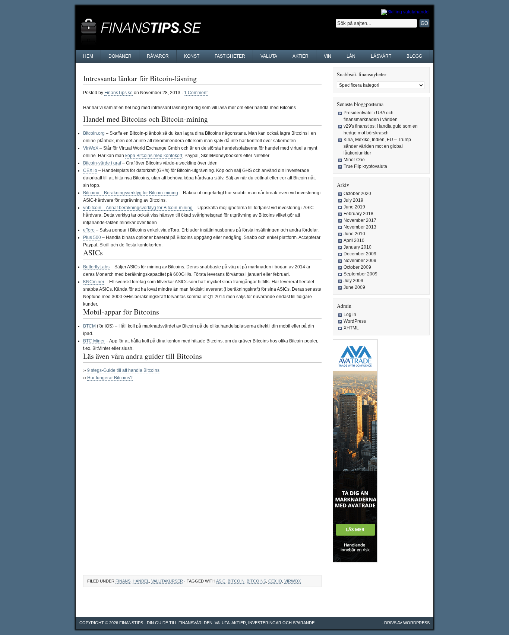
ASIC (220, 581)
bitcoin (236, 581)
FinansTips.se (118, 92)
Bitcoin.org (94, 133)
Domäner (120, 56)
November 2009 (360, 260)
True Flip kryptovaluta (365, 166)
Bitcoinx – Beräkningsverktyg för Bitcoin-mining (130, 192)
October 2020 (357, 193)
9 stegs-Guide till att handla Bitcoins (123, 370)
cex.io (275, 581)
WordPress (355, 321)
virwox (292, 581)
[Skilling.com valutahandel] (405, 12)
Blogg (414, 56)
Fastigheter (230, 56)
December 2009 (360, 253)
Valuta (268, 56)
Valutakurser (167, 581)
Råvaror (158, 56)
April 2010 (354, 240)
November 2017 (360, 220)
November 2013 (360, 227)
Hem (88, 56)
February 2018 (358, 213)
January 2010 (358, 247)
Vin (327, 56)
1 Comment (196, 92)
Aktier (301, 56)
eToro (89, 230)
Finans (123, 581)
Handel (141, 581)
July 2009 (353, 280)
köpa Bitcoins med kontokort (153, 155)
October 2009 (357, 267)
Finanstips (131, 622)
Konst (191, 56)
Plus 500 (92, 237)
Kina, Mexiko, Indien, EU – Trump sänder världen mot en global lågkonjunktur (377, 146)
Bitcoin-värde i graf (102, 163)
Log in (350, 314)
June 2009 (354, 287)
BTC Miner (94, 341)
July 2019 (353, 200)
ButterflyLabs (96, 266)
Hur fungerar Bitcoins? (110, 377)
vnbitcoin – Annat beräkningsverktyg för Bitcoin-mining (138, 207)
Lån (351, 56)
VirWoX (90, 148)
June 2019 (354, 207)
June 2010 (354, 233)
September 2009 (360, 274)
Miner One (354, 159)
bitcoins (256, 581)
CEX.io (90, 170)
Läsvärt (381, 56)
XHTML (351, 328)
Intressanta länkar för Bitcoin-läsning (140, 78)
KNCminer (93, 281)
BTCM (89, 326)
